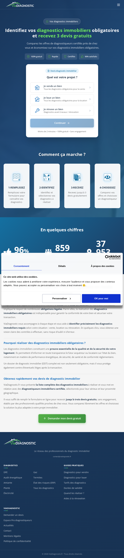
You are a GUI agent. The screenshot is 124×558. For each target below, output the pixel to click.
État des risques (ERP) (44, 482)
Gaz (35, 472)
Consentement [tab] (21, 266)
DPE (6, 472)
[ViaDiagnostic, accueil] (62, 443)
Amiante (8, 482)
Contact (7, 530)
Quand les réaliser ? (74, 493)
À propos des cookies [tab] (102, 266)
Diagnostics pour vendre (76, 472)
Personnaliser (59, 298)
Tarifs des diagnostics (75, 482)
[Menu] (119, 5)
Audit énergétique (13, 477)
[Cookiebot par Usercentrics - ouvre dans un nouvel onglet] (107, 257)
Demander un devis (14, 514)
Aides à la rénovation (74, 498)
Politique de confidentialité (17, 541)
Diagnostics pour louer (75, 477)
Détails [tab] (62, 266)
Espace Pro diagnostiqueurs (18, 520)
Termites (37, 477)
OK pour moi (101, 298)
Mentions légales (12, 536)
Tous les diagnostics (43, 488)
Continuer (60, 123)
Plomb (7, 488)
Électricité (9, 493)
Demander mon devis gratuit (64, 418)
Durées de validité (73, 488)
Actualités (9, 525)
